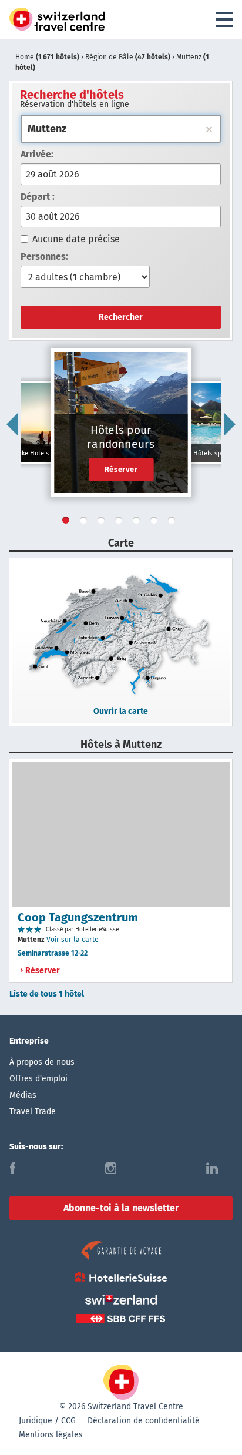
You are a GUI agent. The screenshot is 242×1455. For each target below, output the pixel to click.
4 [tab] (121, 522)
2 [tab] (86, 522)
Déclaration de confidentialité (144, 1421)
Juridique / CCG (47, 1421)
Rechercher (121, 317)
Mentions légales (51, 1435)
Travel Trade (32, 1112)
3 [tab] (103, 522)
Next (230, 424)
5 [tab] (138, 522)
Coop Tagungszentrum (78, 917)
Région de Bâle (127, 57)
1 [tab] (68, 522)
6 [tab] (156, 522)
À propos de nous (42, 1062)
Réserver (121, 469)
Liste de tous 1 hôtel (46, 994)
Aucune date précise (76, 238)
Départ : (38, 196)
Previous (12, 424)
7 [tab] (174, 522)
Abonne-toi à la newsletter (121, 1207)
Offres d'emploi (38, 1079)
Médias (22, 1095)
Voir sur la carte (72, 940)
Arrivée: (37, 154)
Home (47, 57)
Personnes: (44, 256)
